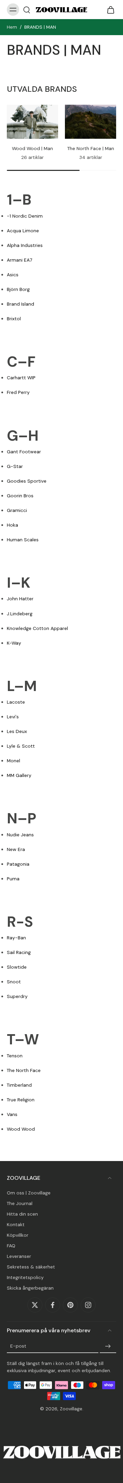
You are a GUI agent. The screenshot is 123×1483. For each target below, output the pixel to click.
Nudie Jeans (20, 835)
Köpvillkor (17, 1235)
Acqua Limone (23, 230)
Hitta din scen (22, 1214)
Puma (13, 879)
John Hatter (20, 599)
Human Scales (23, 540)
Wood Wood (21, 1129)
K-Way (14, 643)
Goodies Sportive (26, 481)
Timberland (19, 1085)
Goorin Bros (20, 496)
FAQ (11, 1246)
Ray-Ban (16, 938)
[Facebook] (52, 1304)
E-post (18, 1346)
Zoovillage (71, 1409)
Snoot (14, 982)
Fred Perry (18, 392)
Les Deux (17, 731)
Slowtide (17, 967)
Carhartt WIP (21, 378)
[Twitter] (34, 1304)
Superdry (17, 996)
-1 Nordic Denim (25, 216)
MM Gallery (19, 775)
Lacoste (16, 702)
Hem (12, 27)
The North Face (24, 1070)
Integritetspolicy (25, 1277)
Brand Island (20, 304)
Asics (12, 274)
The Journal (19, 1203)
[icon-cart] (108, 9)
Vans (12, 1114)
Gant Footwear (24, 452)
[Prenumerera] (108, 1346)
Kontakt (16, 1224)
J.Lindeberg (19, 614)
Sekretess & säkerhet (31, 1267)
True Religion (21, 1100)
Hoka (12, 525)
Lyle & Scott (21, 746)
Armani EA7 (19, 260)
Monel (13, 761)
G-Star (15, 466)
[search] (26, 9)
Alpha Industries (25, 245)
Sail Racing (19, 952)
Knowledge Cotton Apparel (37, 628)
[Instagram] (88, 1304)
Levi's (13, 717)
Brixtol (14, 318)
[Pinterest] (70, 1304)
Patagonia (18, 864)
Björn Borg (18, 289)
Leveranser (19, 1256)
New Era (16, 849)
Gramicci (17, 510)
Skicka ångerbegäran (30, 1288)
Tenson (15, 1056)
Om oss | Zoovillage (29, 1193)
